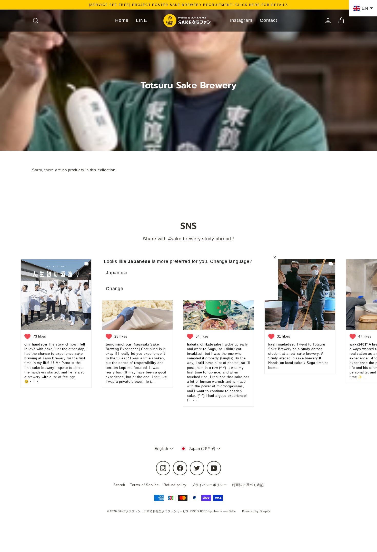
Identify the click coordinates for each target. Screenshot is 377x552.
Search (119, 485)
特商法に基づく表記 (248, 485)
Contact (268, 20)
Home (121, 20)
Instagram (241, 20)
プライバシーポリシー (209, 485)
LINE (141, 20)
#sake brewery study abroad (199, 238)
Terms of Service (144, 485)
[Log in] (328, 20)
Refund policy (175, 485)
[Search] (35, 20)
